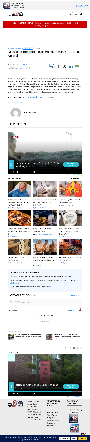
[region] (45, 321)
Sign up (78, 295)
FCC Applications (33, 414)
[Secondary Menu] (10, 14)
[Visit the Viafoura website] (77, 348)
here (49, 287)
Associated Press (15, 65)
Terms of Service (33, 401)
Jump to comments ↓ (15, 103)
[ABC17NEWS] (20, 13)
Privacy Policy (32, 404)
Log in (73, 295)
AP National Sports (29, 97)
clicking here (14, 283)
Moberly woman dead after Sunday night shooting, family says (49, 24)
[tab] (14, 310)
